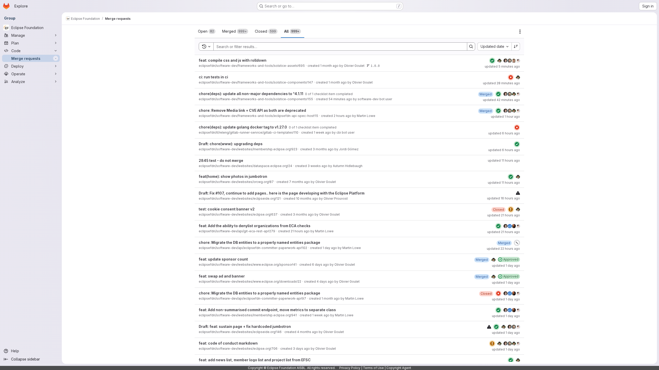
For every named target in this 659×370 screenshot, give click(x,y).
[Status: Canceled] (517, 243)
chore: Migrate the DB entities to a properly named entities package (259, 242)
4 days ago (325, 281)
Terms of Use (373, 368)
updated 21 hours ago (503, 215)
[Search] (471, 46)
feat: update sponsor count (223, 259)
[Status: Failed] (511, 77)
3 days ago (301, 348)
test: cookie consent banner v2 (227, 209)
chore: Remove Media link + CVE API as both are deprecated (252, 110)
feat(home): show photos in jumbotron (233, 176)
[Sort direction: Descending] (516, 46)
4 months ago (307, 332)
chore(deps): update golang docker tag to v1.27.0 (243, 127)
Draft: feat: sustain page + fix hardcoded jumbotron (245, 326)
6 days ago (320, 264)
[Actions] (520, 31)
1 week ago (322, 132)
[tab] (207, 31)
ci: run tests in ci (213, 77)
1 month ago (329, 66)
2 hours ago (342, 116)
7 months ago (299, 182)
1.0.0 (375, 66)
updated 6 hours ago (504, 133)
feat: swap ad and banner (222, 276)
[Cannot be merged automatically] (518, 193)
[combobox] (494, 46)
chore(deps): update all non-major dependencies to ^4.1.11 (251, 93)
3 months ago (323, 149)
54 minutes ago (340, 99)
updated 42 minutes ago (501, 100)
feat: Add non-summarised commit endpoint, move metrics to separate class (267, 310)
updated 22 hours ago (503, 249)
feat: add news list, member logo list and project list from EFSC (255, 360)
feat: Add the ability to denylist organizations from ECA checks (254, 226)
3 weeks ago (317, 166)
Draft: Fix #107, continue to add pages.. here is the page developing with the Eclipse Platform (282, 193)
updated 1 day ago (506, 265)
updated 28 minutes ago (501, 83)
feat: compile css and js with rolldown (232, 60)
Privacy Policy (349, 368)
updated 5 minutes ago (502, 66)
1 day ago (330, 248)
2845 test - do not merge (221, 160)
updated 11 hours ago (504, 160)
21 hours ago (300, 231)
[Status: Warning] (511, 209)
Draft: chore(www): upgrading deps (231, 144)
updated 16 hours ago (503, 198)
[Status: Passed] (492, 61)
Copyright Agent (398, 368)
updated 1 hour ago (505, 116)
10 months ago (307, 198)
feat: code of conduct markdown (228, 343)
